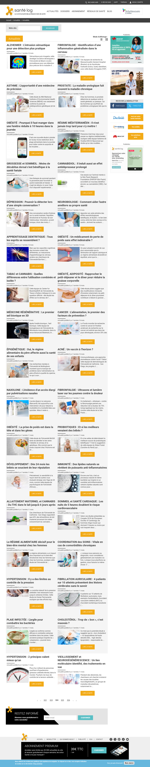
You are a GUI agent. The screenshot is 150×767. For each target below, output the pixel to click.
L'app (116, 2)
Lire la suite (37, 72)
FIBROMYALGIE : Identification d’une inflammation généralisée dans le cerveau (79, 48)
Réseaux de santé (96, 11)
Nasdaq (125, 10)
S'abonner (85, 718)
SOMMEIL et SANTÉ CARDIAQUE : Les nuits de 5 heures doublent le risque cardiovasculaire (80, 505)
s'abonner (99, 750)
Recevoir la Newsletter (127, 101)
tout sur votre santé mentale (136, 117)
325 (62, 700)
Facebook (111, 739)
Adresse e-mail (50, 714)
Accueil (8, 20)
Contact (99, 739)
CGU (90, 739)
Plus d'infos (37, 764)
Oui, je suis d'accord (115, 763)
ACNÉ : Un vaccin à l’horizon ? (75, 349)
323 (51, 700)
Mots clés (12, 28)
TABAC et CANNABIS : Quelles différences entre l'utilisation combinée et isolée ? (31, 277)
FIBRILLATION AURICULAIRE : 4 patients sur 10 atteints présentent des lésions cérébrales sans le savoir (82, 582)
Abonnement (78, 11)
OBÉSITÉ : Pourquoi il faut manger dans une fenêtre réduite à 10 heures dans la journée (30, 126)
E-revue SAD (106, 2)
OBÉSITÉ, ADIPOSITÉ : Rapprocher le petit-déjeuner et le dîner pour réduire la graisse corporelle (81, 277)
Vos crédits (136, 127)
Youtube (127, 739)
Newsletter (51, 739)
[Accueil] (10, 11)
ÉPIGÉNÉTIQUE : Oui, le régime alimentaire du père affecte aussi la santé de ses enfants (31, 353)
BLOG (109, 11)
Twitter (115, 739)
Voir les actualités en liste (101, 39)
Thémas (124, 2)
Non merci (129, 763)
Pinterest (119, 739)
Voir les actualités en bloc (107, 39)
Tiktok (123, 739)
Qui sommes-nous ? (67, 739)
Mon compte (137, 2)
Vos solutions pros (135, 136)
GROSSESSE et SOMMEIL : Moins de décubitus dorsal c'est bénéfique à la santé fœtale (28, 167)
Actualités (52, 11)
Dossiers (65, 11)
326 (68, 700)
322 (45, 700)
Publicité (82, 739)
